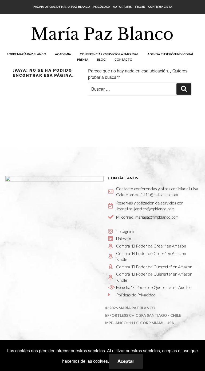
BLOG (101, 59)
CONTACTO (123, 59)
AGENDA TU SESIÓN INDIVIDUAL (170, 54)
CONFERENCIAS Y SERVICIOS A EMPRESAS (109, 54)
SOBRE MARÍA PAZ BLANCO (26, 54)
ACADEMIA (63, 54)
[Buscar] (183, 89)
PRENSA (82, 59)
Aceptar (125, 361)
